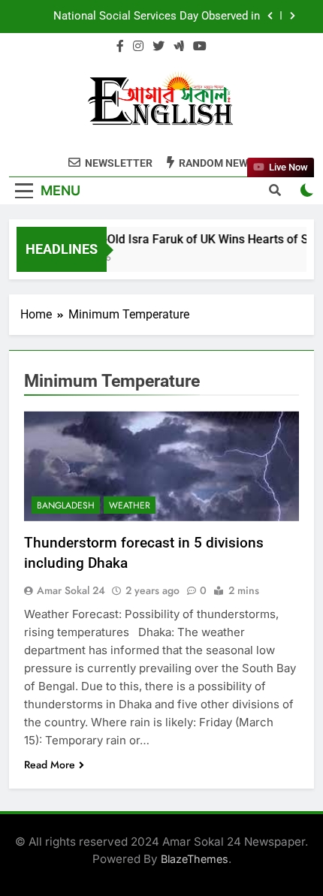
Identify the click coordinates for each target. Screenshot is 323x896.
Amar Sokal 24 (71, 590)
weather (129, 505)
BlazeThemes (194, 858)
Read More (49, 764)
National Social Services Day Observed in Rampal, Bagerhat (156, 17)
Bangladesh (66, 505)
